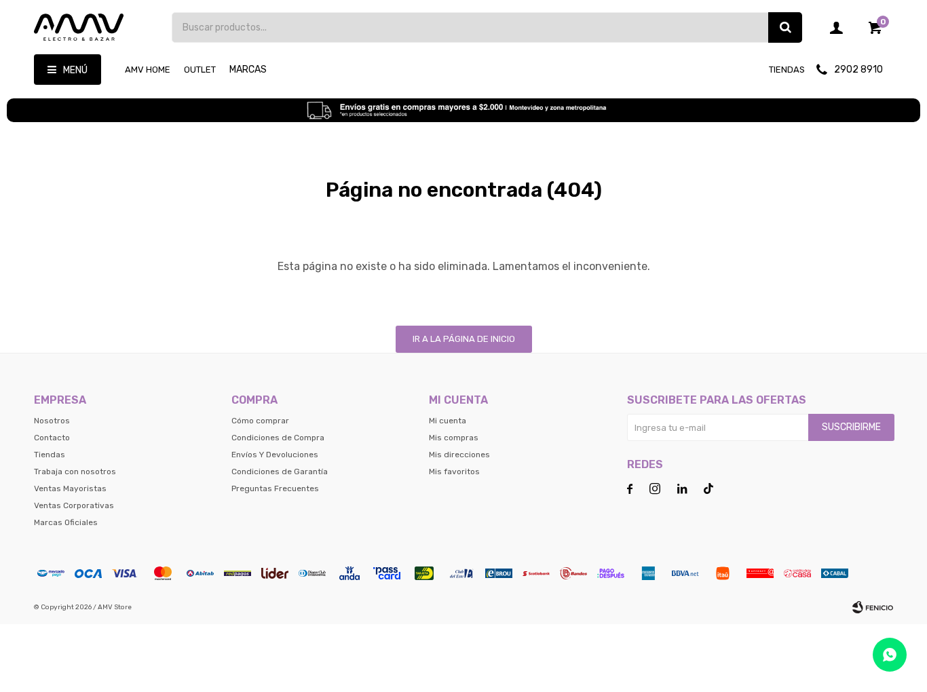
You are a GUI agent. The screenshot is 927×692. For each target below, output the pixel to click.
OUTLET (200, 69)
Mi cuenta (447, 420)
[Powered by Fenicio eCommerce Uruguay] (872, 607)
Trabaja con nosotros (75, 471)
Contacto (52, 437)
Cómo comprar (260, 420)
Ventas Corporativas (74, 505)
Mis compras (453, 437)
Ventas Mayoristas (70, 488)
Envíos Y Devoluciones (274, 454)
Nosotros (52, 420)
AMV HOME (147, 69)
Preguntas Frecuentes (275, 488)
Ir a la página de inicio (464, 339)
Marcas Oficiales (66, 522)
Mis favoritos (454, 471)
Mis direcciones (459, 454)
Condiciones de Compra (277, 437)
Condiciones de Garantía (279, 471)
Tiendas (787, 69)
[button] (785, 27)
